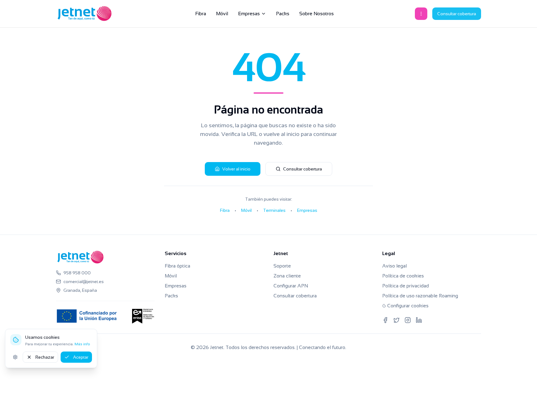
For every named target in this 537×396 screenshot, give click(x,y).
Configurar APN (290, 285)
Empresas (249, 13)
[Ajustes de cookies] (15, 357)
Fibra (200, 13)
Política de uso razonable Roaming (420, 295)
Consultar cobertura (456, 13)
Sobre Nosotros (316, 13)
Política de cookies (403, 275)
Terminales (274, 210)
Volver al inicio (236, 168)
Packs (282, 13)
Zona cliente (287, 275)
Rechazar (44, 357)
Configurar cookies (408, 305)
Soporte (282, 265)
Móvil (222, 13)
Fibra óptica (177, 265)
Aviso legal (394, 265)
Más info (82, 344)
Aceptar (80, 357)
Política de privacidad (405, 285)
